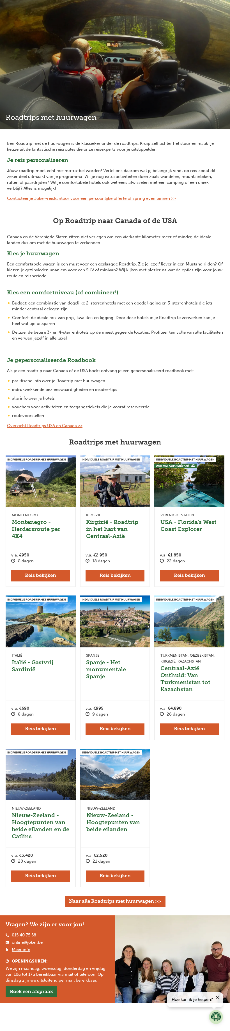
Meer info (21, 949)
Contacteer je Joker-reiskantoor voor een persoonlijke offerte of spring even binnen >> (91, 198)
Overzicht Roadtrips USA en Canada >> (44, 425)
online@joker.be (27, 942)
